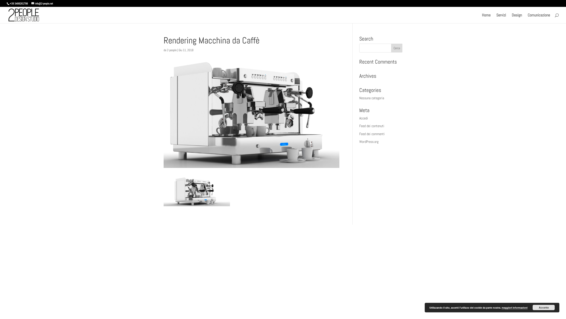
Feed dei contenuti (371, 126)
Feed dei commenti (372, 134)
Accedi (363, 118)
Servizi (501, 16)
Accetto (544, 307)
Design (517, 16)
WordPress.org (369, 141)
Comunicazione (539, 16)
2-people (172, 50)
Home (486, 16)
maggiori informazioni (515, 307)
